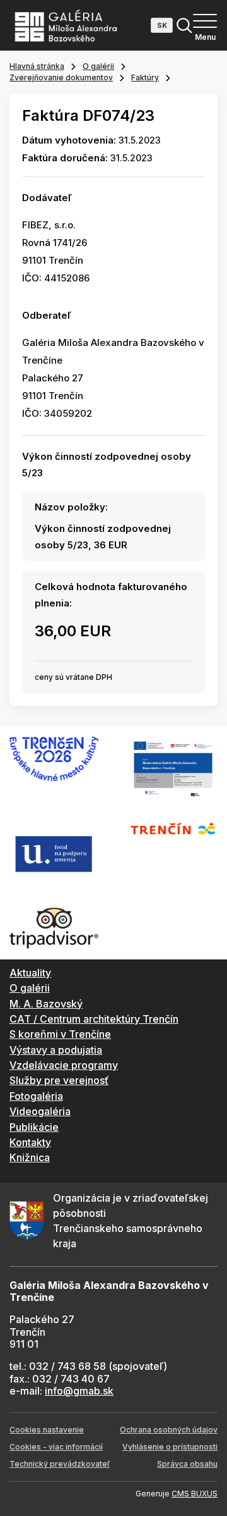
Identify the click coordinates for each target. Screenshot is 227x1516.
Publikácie (34, 1127)
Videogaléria (40, 1111)
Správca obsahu (187, 1464)
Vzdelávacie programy (63, 1065)
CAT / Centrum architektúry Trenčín (93, 1019)
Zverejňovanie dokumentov (61, 77)
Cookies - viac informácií (56, 1446)
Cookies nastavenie (46, 1429)
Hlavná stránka (36, 66)
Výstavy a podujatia (55, 1050)
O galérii (98, 66)
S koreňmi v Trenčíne (60, 1034)
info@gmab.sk (79, 1390)
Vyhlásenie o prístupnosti (170, 1446)
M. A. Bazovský (46, 1003)
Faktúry (145, 77)
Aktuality (30, 972)
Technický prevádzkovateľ (59, 1464)
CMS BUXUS (195, 1493)
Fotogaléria (36, 1096)
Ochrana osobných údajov (169, 1429)
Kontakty (30, 1142)
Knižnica (29, 1157)
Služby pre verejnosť (58, 1080)
